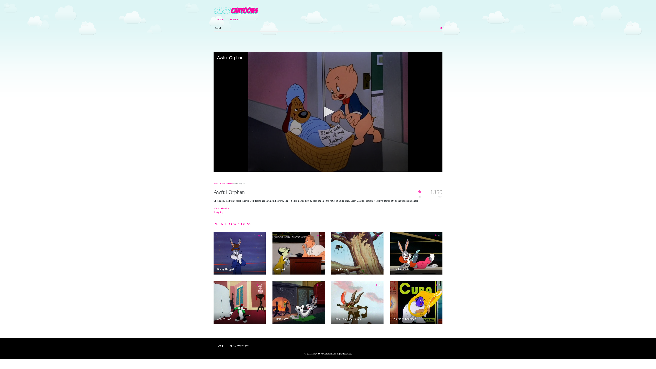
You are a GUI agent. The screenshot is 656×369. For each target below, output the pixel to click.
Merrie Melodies (226, 183)
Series (234, 19)
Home (220, 19)
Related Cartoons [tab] (232, 224)
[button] (328, 111)
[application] (328, 112)
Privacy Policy (239, 346)
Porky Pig (218, 212)
